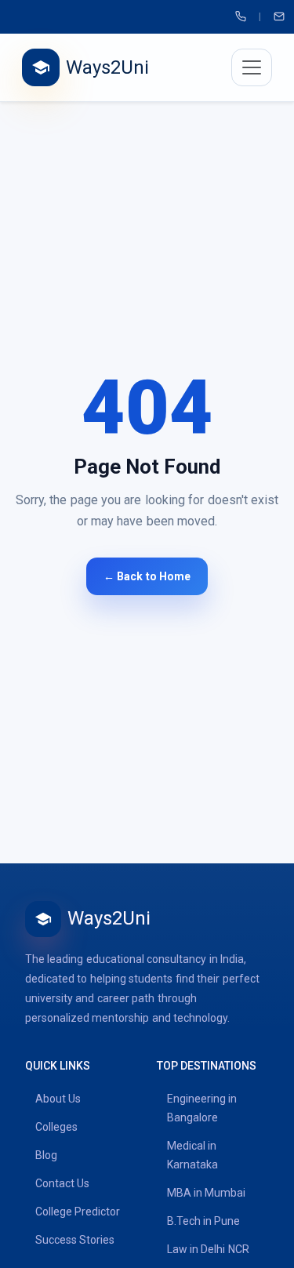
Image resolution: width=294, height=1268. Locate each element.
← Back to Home (147, 576)
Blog (46, 1155)
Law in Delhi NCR (208, 1249)
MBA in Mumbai (206, 1192)
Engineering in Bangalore (202, 1108)
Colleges (56, 1127)
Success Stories (74, 1239)
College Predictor (77, 1211)
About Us (58, 1098)
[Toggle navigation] (251, 67)
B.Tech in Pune (204, 1221)
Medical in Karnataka (192, 1155)
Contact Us (62, 1183)
